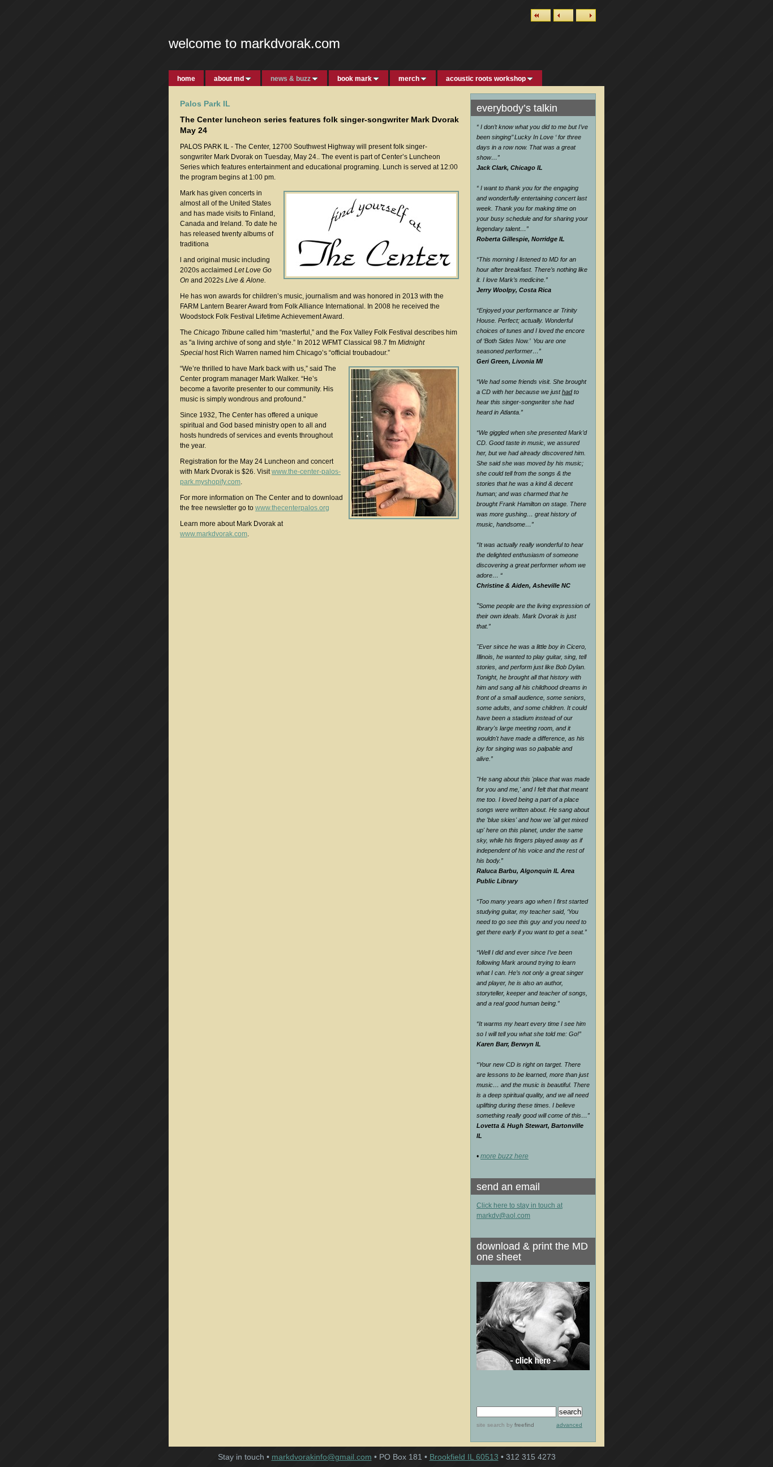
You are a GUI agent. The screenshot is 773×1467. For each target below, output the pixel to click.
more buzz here (504, 1156)
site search (490, 1425)
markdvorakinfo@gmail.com (322, 1456)
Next (586, 15)
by (519, 1425)
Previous (563, 15)
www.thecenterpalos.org (292, 508)
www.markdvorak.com (213, 534)
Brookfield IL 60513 (464, 1456)
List (541, 15)
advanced (569, 1425)
